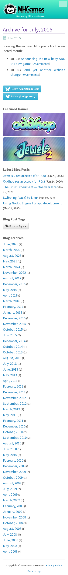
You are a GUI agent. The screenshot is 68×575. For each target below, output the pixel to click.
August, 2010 (12, 443)
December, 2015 (14, 318)
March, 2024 (11, 267)
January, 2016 (12, 312)
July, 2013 (10, 363)
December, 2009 (14, 466)
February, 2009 (13, 506)
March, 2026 (11, 250)
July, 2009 (10, 489)
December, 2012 (14, 392)
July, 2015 (10, 335)
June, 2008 (10, 540)
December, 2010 (14, 426)
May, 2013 (10, 375)
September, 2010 (15, 437)
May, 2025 (10, 261)
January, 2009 (12, 511)
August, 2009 (12, 483)
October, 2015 (13, 329)
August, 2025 (12, 255)
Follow (24, 88)
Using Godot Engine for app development (32, 203)
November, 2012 (14, 398)
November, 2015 (14, 324)
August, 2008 (12, 528)
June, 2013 (10, 369)
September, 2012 (15, 403)
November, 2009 (14, 471)
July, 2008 (10, 534)
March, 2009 (11, 500)
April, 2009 (10, 494)
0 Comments (31, 74)
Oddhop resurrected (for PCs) (24, 181)
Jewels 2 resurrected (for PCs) (24, 176)
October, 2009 (13, 477)
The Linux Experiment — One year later (30, 187)
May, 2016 (10, 290)
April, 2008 (10, 551)
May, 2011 (10, 415)
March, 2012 (11, 409)
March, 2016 (11, 301)
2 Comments (41, 64)
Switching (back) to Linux (20, 197)
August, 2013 (12, 358)
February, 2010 (13, 460)
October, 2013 (13, 352)
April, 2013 (10, 380)
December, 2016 (14, 284)
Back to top (34, 571)
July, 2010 (10, 449)
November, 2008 (14, 517)
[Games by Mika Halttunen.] (24, 4)
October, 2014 (13, 346)
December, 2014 (14, 341)
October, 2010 (13, 432)
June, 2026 (10, 244)
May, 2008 (10, 546)
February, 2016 (13, 306)
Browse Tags (17, 226)
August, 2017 (12, 278)
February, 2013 (13, 386)
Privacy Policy (54, 565)
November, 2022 (14, 272)
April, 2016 (10, 295)
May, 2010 (10, 455)
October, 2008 (13, 523)
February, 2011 (13, 420)
